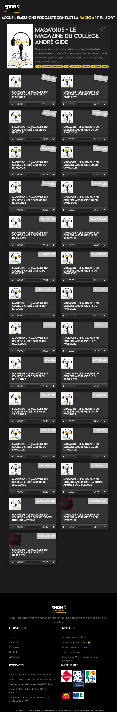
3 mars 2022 (100, 430)
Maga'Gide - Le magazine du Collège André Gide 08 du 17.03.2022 (81, 411)
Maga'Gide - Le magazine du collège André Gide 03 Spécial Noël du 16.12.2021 (32, 517)
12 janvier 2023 (47, 254)
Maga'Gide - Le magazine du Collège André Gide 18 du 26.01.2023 (81, 235)
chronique (95, 66)
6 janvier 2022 (99, 465)
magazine (46, 66)
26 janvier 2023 (98, 219)
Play (12, 104)
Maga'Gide (57, 66)
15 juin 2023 (49, 78)
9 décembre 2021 (97, 501)
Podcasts (46, 17)
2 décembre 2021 (46, 536)
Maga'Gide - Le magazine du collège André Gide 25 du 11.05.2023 (30, 129)
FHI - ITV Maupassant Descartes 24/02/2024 (32, 679)
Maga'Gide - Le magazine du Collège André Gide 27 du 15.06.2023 (30, 94)
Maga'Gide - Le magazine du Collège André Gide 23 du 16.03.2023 (30, 165)
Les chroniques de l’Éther (73, 637)
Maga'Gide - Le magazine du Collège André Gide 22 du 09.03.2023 (81, 165)
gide (67, 66)
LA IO (82, 17)
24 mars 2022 (48, 395)
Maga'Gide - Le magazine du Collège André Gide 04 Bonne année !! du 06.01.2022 (83, 482)
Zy (62, 710)
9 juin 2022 (49, 325)
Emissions (26, 17)
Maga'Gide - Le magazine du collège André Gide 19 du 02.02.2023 (30, 235)
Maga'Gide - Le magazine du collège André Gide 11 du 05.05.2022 (30, 376)
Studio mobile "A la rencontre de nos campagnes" (79, 659)
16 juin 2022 (100, 289)
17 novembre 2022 (46, 289)
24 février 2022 (47, 465)
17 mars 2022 (99, 395)
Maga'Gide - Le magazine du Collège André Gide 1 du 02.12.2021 (30, 552)
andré (105, 66)
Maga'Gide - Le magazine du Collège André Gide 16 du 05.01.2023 (81, 270)
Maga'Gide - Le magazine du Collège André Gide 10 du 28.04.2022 (81, 376)
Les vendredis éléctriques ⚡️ (75, 642)
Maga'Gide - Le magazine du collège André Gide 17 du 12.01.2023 (30, 270)
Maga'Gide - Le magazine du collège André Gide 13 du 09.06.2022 (30, 341)
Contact (65, 17)
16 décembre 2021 (46, 501)
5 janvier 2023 (99, 254)
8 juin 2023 (101, 78)
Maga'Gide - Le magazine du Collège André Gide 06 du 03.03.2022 (81, 446)
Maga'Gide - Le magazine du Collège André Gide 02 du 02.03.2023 (30, 200)
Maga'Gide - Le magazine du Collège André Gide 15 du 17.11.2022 (30, 306)
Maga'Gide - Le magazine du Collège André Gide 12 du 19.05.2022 (81, 341)
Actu (38, 66)
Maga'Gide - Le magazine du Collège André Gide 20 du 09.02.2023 (81, 200)
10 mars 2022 (48, 430)
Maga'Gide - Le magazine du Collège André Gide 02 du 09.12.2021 (81, 517)
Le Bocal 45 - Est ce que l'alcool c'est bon (30, 674)
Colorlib (82, 710)
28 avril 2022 (99, 360)
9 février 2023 (99, 183)
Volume (104, 104)
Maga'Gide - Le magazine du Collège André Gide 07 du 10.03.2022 (30, 446)
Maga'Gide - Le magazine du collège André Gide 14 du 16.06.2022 (81, 306)
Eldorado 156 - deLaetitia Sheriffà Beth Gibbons (28, 691)
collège (85, 66)
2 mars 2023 (49, 183)
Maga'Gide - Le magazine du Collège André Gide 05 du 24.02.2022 (30, 482)
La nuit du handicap (70, 652)
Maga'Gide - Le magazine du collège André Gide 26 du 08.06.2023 (81, 94)
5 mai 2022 (50, 360)
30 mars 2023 (99, 113)
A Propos (14, 657)
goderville (75, 66)
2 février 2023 (48, 219)
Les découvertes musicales (74, 647)
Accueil (8, 17)
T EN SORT (103, 17)
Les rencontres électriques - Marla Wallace (30, 684)
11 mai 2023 (49, 113)
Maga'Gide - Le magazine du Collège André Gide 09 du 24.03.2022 (30, 411)
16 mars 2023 (48, 148)
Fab (102, 710)
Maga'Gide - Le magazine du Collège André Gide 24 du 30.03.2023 (81, 129)
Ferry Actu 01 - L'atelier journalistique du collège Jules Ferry (29, 699)
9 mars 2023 (100, 148)
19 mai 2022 (100, 325)
